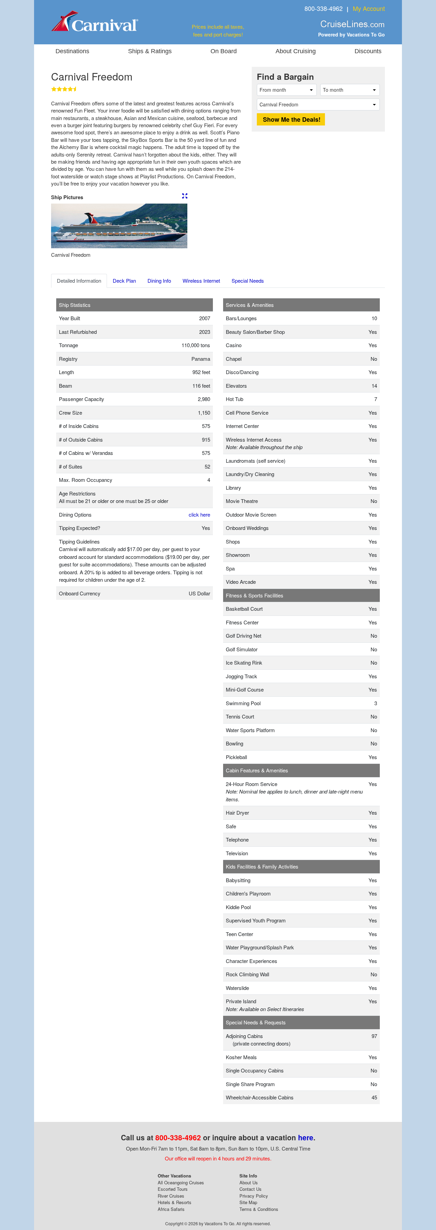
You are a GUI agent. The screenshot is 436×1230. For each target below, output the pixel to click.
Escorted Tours (173, 1189)
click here (199, 514)
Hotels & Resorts (174, 1202)
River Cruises (171, 1195)
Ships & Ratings (150, 51)
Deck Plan (124, 280)
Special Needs (248, 280)
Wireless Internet (201, 280)
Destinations (72, 51)
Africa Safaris (171, 1209)
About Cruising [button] (296, 51)
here (305, 1137)
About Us (248, 1182)
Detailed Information (79, 280)
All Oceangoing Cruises (181, 1182)
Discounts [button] (368, 51)
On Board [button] (224, 51)
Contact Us (250, 1189)
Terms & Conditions (258, 1209)
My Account (369, 8)
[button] (61, 226)
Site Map (248, 1202)
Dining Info (159, 280)
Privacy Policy (253, 1195)
